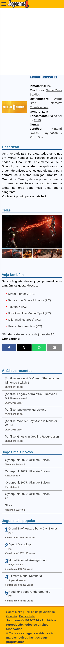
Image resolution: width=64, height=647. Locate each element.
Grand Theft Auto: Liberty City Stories (33, 528)
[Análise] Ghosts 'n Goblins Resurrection (32, 436)
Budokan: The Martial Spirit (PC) (29, 313)
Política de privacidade (40, 611)
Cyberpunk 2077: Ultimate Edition (27, 460)
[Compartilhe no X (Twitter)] (24, 347)
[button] (59, 231)
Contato (11, 616)
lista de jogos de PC (41, 334)
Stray (8, 505)
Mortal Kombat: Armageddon (27, 560)
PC (49, 86)
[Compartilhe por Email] (54, 347)
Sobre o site (14, 611)
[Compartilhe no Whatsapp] (39, 347)
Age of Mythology (20, 544)
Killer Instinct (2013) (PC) (24, 319)
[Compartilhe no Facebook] (9, 347)
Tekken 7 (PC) (17, 306)
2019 (37, 120)
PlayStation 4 (53, 133)
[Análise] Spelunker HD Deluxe (25, 409)
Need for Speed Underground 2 (29, 591)
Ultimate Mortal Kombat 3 (25, 575)
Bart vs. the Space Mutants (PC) (29, 300)
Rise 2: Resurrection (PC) (25, 326)
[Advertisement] (32, 41)
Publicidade (27, 616)
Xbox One (36, 137)
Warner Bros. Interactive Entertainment (47, 103)
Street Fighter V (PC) (22, 293)
